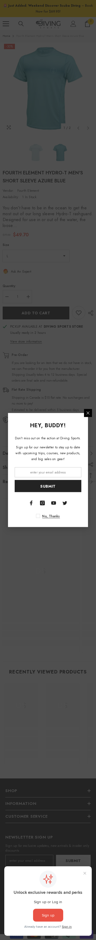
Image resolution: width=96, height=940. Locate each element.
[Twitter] (64, 503)
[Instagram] (42, 503)
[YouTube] (53, 503)
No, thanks (51, 516)
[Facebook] (31, 503)
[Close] (88, 413)
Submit (48, 486)
